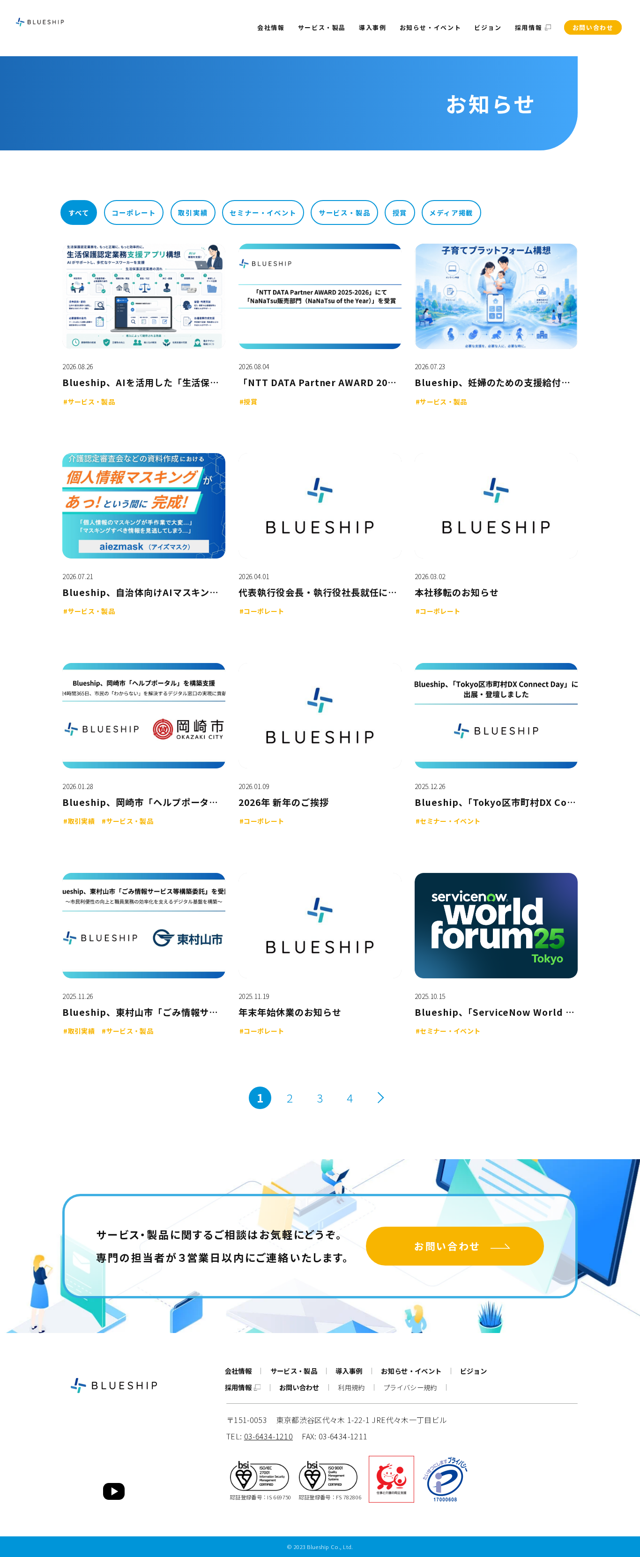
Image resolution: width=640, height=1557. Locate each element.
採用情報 (529, 27)
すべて (78, 212)
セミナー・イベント (263, 212)
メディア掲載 (451, 212)
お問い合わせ (593, 27)
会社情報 (271, 27)
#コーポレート (261, 611)
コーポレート (134, 212)
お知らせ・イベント (430, 27)
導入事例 (373, 27)
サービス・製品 (322, 27)
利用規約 (351, 1387)
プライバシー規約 (410, 1387)
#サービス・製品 (89, 402)
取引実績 (193, 212)
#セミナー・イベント (448, 821)
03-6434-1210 (268, 1436)
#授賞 (248, 402)
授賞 (400, 212)
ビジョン (488, 27)
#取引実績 (79, 821)
